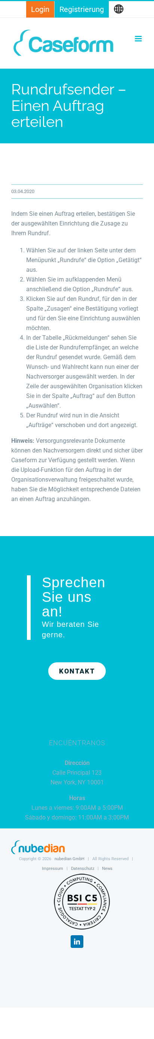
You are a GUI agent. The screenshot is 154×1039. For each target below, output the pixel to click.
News (107, 868)
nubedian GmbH (69, 858)
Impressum (52, 868)
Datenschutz (82, 868)
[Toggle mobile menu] (139, 39)
